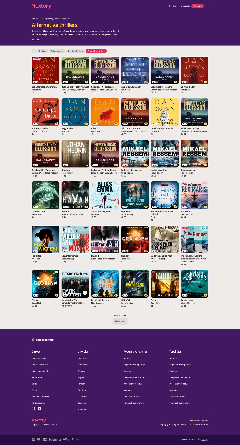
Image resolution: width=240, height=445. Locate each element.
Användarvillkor (193, 424)
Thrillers (42, 51)
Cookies (204, 424)
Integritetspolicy (179, 424)
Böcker (40, 19)
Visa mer (35, 39)
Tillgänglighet (165, 424)
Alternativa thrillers (96, 51)
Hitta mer (120, 321)
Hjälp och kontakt (45, 339)
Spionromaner (57, 51)
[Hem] (99, 6)
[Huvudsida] (207, 6)
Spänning (49, 19)
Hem (33, 19)
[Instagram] (33, 408)
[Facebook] (39, 408)
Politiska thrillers (75, 51)
